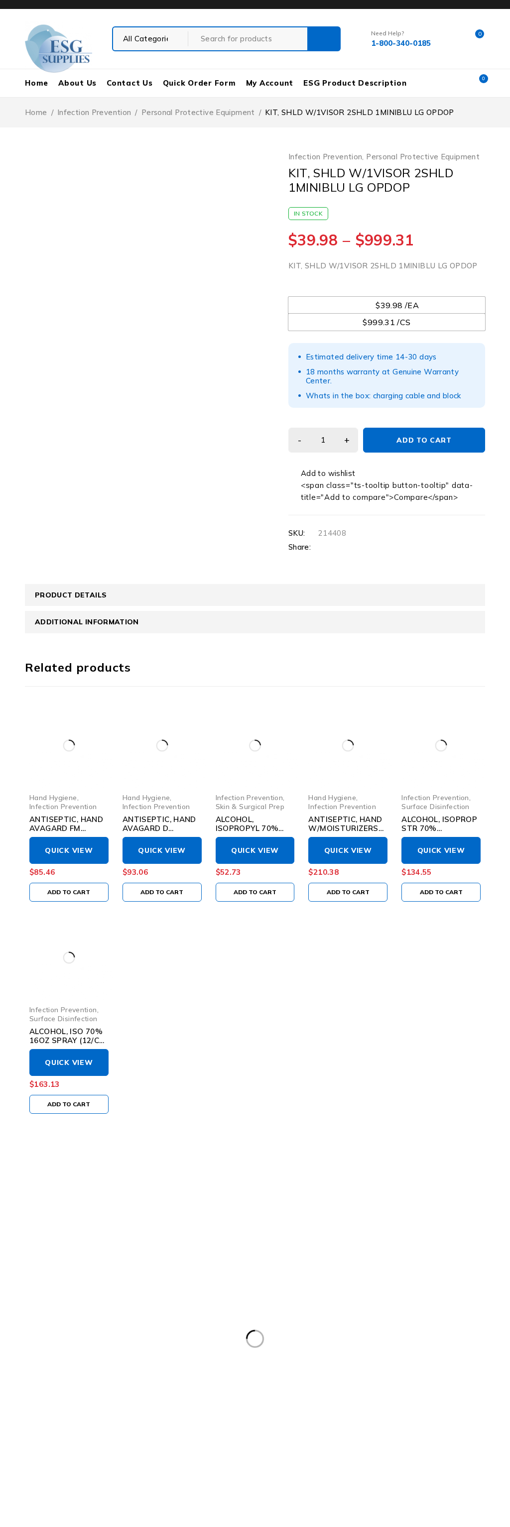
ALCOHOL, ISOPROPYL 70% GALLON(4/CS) (247, 828)
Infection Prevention (94, 112)
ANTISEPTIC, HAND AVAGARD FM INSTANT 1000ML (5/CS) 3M (66, 833)
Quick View (69, 850)
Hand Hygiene (53, 797)
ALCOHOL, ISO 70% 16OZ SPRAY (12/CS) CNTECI (68, 1040)
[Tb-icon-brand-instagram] (76, 1399)
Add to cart (424, 440)
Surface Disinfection (435, 806)
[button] (69, 892)
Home (36, 83)
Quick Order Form (199, 83)
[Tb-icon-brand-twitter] (53, 1399)
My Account (270, 83)
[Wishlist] (322, 473)
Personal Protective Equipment (198, 112)
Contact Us (130, 83)
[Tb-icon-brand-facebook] (31, 1399)
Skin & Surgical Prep (250, 806)
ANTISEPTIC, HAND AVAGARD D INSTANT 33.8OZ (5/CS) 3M (159, 833)
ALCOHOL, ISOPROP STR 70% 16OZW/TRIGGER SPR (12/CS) (439, 833)
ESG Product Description (354, 83)
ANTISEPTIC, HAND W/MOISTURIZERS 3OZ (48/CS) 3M (345, 828)
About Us (77, 83)
